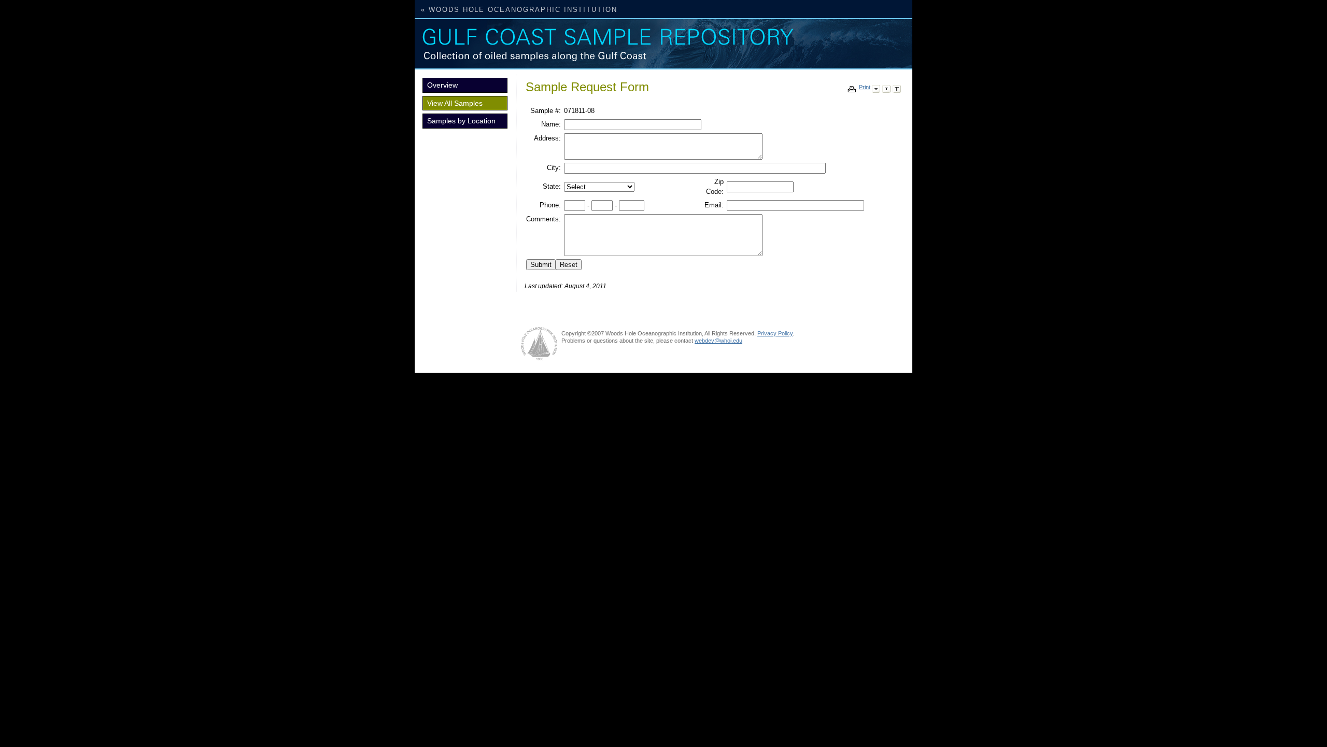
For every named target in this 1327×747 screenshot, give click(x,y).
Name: (551, 124)
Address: (547, 138)
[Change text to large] (897, 87)
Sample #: (545, 111)
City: (554, 168)
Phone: (550, 205)
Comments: (543, 219)
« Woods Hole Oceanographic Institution (519, 9)
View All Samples (455, 103)
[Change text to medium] (886, 87)
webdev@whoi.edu (718, 340)
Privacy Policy (775, 333)
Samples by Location (461, 121)
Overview (442, 85)
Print (864, 87)
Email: (714, 205)
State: (552, 186)
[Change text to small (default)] (876, 87)
